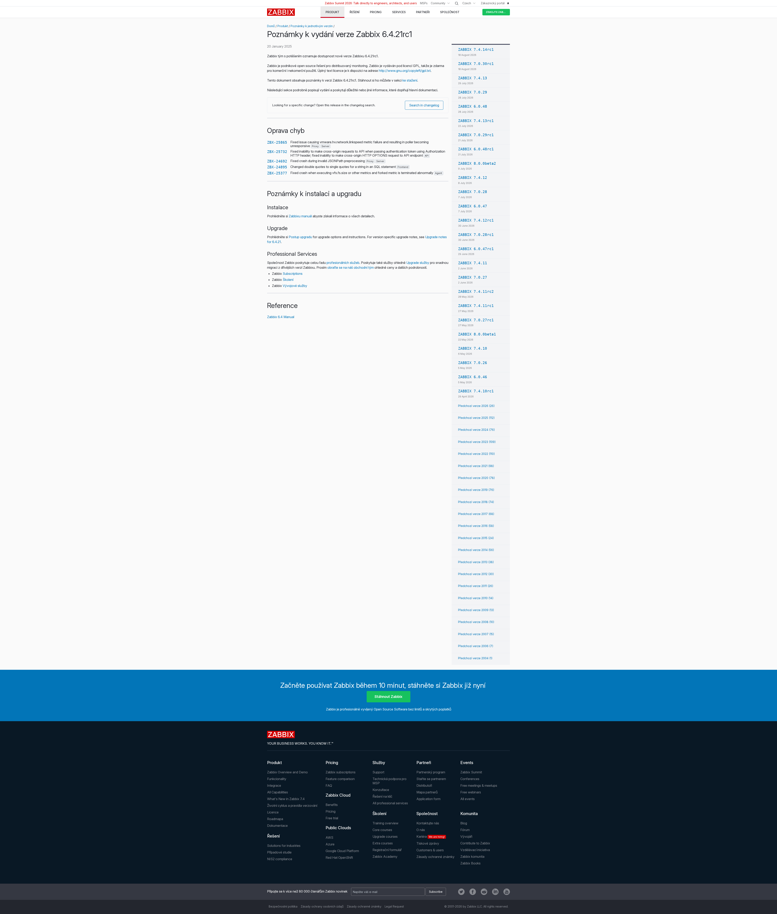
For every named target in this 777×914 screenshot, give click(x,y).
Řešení (273, 836)
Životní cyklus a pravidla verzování (292, 806)
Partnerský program (430, 772)
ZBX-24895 (277, 167)
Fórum (465, 830)
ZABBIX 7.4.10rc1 (476, 391)
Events (466, 762)
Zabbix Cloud (338, 795)
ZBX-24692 (277, 161)
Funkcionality (276, 779)
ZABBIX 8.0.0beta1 (477, 334)
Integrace (274, 785)
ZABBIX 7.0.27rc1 (476, 320)
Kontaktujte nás (427, 823)
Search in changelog (424, 105)
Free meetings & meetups (478, 785)
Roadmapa (275, 819)
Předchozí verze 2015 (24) (476, 538)
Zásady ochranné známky (435, 857)
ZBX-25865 (277, 142)
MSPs (424, 3)
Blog (463, 823)
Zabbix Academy (385, 857)
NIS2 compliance (279, 859)
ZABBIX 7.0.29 (472, 92)
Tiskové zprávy (427, 843)
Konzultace (381, 790)
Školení (288, 280)
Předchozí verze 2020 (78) (476, 478)
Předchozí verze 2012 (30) (476, 574)
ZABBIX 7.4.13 (472, 78)
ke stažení (409, 80)
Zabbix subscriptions (341, 772)
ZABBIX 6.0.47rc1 (476, 249)
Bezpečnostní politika (283, 906)
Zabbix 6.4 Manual (280, 317)
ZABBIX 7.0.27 (472, 277)
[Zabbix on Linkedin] (495, 892)
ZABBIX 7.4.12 (472, 177)
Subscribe (436, 891)
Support (378, 772)
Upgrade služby (417, 263)
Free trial (332, 818)
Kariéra (430, 836)
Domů (271, 26)
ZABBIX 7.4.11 (472, 263)
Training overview (385, 823)
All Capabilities (277, 792)
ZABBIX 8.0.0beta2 (477, 163)
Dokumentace (277, 826)
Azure (330, 844)
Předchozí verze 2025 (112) (476, 417)
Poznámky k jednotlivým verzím (312, 26)
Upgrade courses (385, 836)
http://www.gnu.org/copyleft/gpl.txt (405, 71)
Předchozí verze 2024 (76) (476, 429)
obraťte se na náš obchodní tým (350, 267)
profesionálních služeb (343, 263)
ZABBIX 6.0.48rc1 (476, 149)
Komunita (469, 813)
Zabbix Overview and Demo (287, 772)
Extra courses (383, 843)
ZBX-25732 (277, 152)
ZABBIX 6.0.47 (472, 206)
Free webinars (470, 792)
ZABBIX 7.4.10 (472, 348)
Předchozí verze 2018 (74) (476, 502)
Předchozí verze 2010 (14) (476, 598)
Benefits (332, 805)
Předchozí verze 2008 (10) (476, 622)
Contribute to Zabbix (475, 843)
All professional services (390, 803)
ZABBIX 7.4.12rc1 (476, 220)
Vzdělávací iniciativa (475, 850)
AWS (329, 837)
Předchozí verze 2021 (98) (476, 466)
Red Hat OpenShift (339, 858)
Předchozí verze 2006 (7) (475, 646)
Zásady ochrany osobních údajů (322, 906)
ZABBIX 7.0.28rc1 (476, 234)
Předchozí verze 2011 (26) (475, 586)
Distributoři (424, 785)
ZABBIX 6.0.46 (472, 377)
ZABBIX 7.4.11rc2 (476, 291)
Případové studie (279, 852)
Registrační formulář (387, 850)
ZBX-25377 (277, 173)
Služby (379, 762)
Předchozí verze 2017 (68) (476, 514)
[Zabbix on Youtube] (506, 892)
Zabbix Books (470, 863)
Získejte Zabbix (496, 12)
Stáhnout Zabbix (388, 696)
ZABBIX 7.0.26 (472, 363)
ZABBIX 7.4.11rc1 (476, 306)
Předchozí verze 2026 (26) (476, 406)
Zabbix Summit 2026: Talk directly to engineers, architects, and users (371, 3)
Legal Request (394, 906)
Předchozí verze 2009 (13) (476, 610)
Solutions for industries (283, 846)
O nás (420, 830)
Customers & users (430, 850)
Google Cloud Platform (342, 851)
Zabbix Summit (471, 772)
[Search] (456, 3)
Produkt (282, 26)
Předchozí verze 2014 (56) (476, 550)
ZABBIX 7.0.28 (472, 192)
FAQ (329, 785)
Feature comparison (340, 779)
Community (438, 3)
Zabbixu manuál (300, 216)
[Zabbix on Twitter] (461, 892)
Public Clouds (338, 827)
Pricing (332, 762)
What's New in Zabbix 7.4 (286, 799)
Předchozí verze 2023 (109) (477, 442)
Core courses (382, 830)
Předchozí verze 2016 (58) (476, 526)
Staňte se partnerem (431, 779)
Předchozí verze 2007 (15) (476, 634)
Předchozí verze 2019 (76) (476, 490)
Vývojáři (466, 836)
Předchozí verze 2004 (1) (475, 658)
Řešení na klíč (382, 796)
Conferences (469, 779)
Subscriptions (293, 274)
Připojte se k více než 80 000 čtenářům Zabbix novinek (307, 891)
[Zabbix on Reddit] (484, 892)
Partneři (423, 762)
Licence (273, 812)
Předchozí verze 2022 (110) (476, 453)
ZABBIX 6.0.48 (472, 106)
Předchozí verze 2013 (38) (476, 562)
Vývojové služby (295, 286)
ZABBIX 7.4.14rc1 (476, 49)
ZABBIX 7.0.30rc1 (476, 64)
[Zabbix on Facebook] (472, 892)
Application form (428, 799)
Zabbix (281, 12)
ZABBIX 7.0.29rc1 (476, 135)
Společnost (427, 813)
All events (467, 799)
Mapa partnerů (427, 792)
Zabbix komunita (472, 857)
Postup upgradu (300, 237)
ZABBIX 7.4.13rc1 (476, 121)
